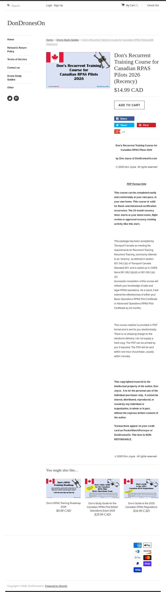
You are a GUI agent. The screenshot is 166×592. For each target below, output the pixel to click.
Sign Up (58, 5)
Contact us (13, 67)
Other (10, 87)
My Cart (132, 5)
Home (10, 39)
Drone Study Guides (14, 77)
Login (49, 5)
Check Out (153, 5)
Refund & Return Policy (17, 49)
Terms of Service (17, 59)
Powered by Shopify (56, 586)
